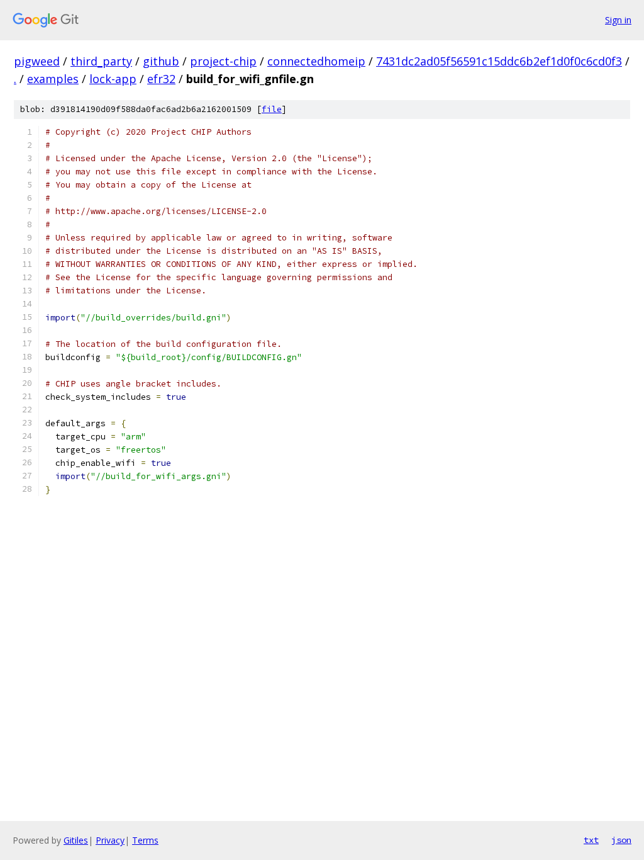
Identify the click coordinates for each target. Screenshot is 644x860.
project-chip (223, 61)
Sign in (618, 20)
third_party (101, 61)
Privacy (110, 840)
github (161, 61)
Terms (145, 840)
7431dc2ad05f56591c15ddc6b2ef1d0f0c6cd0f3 (499, 61)
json (621, 840)
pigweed (37, 61)
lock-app (112, 78)
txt (591, 840)
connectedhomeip (316, 61)
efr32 (161, 78)
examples (53, 78)
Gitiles (76, 840)
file (272, 109)
